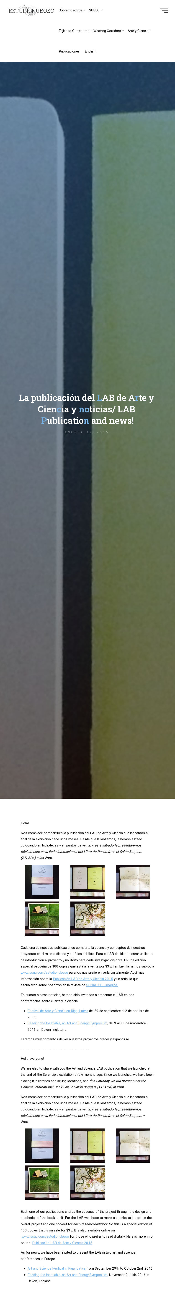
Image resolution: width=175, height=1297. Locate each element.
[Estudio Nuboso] (31, 10)
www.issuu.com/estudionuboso (44, 973)
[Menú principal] (164, 10)
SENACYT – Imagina (102, 985)
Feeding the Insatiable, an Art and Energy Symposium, (68, 1023)
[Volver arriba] (157, 1279)
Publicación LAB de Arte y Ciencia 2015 (83, 979)
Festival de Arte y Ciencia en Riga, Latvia (58, 1011)
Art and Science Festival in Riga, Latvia (57, 1268)
